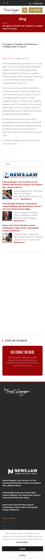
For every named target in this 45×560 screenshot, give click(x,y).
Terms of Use (6, 525)
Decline (22, 555)
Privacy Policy (6, 529)
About (4, 522)
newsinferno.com (9, 143)
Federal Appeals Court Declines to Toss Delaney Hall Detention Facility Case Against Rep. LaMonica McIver (22, 184)
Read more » (26, 199)
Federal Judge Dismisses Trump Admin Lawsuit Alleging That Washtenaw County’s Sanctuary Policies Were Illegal (22, 206)
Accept (22, 549)
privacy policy (22, 542)
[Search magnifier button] (40, 164)
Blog (22, 19)
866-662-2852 (38, 3)
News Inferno (7, 58)
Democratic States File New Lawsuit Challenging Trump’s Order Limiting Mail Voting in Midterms (20, 228)
